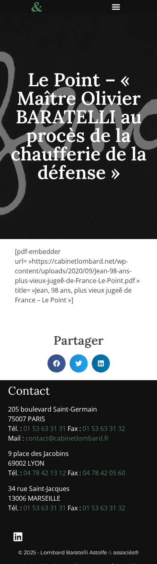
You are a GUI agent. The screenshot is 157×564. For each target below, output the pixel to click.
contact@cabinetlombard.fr (67, 438)
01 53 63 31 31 (44, 428)
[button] (115, 6)
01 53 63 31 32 (104, 428)
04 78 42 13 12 (44, 472)
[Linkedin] (18, 537)
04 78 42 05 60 (104, 472)
